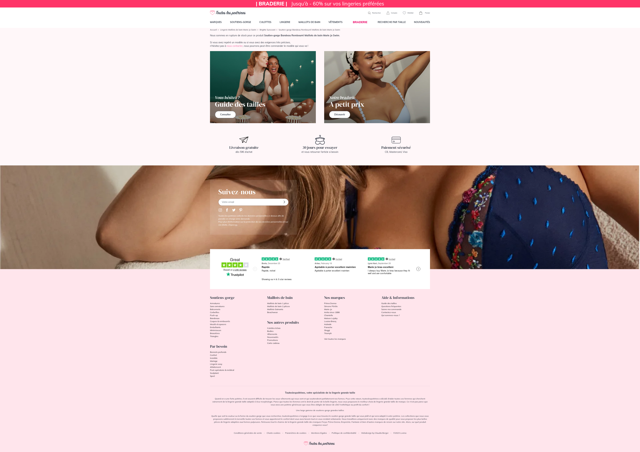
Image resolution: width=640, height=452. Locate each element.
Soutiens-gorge (240, 22)
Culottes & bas (273, 328)
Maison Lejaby (331, 318)
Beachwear (272, 312)
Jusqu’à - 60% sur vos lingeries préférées (320, 3)
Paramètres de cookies (295, 433)
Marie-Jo (328, 309)
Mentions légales (319, 433)
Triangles (214, 336)
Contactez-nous (388, 312)
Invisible (214, 358)
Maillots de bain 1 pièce (278, 303)
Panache (328, 327)
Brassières (215, 333)
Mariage (214, 361)
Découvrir (339, 114)
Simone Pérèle (331, 306)
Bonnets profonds (218, 352)
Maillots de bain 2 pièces (278, 306)
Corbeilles (214, 312)
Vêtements (335, 22)
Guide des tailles (389, 303)
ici (236, 225)
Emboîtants (215, 327)
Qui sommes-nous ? (390, 315)
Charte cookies (273, 433)
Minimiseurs (215, 330)
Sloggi (327, 330)
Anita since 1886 (332, 312)
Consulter (225, 114)
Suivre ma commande (391, 309)
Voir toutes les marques (335, 339)
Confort (213, 355)
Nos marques (334, 297)
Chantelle (328, 315)
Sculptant (214, 373)
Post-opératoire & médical (222, 370)
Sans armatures (217, 306)
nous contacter (235, 45)
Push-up (214, 315)
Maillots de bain (309, 22)
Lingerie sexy (216, 364)
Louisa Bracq (330, 321)
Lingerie (285, 22)
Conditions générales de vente (248, 433)
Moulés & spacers (218, 324)
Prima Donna (330, 303)
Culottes (265, 22)
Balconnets (215, 309)
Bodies (270, 331)
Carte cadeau (273, 343)
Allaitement (215, 367)
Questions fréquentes (391, 306)
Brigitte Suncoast (267, 29)
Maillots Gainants (275, 309)
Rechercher (376, 13)
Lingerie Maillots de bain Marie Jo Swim (238, 29)
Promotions (272, 340)
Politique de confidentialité (344, 433)
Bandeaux (214, 318)
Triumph (328, 333)
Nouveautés (422, 22)
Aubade (328, 324)
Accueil (213, 29)
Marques (216, 22)
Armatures (215, 303)
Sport (212, 376)
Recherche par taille (392, 22)
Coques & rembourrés (220, 321)
